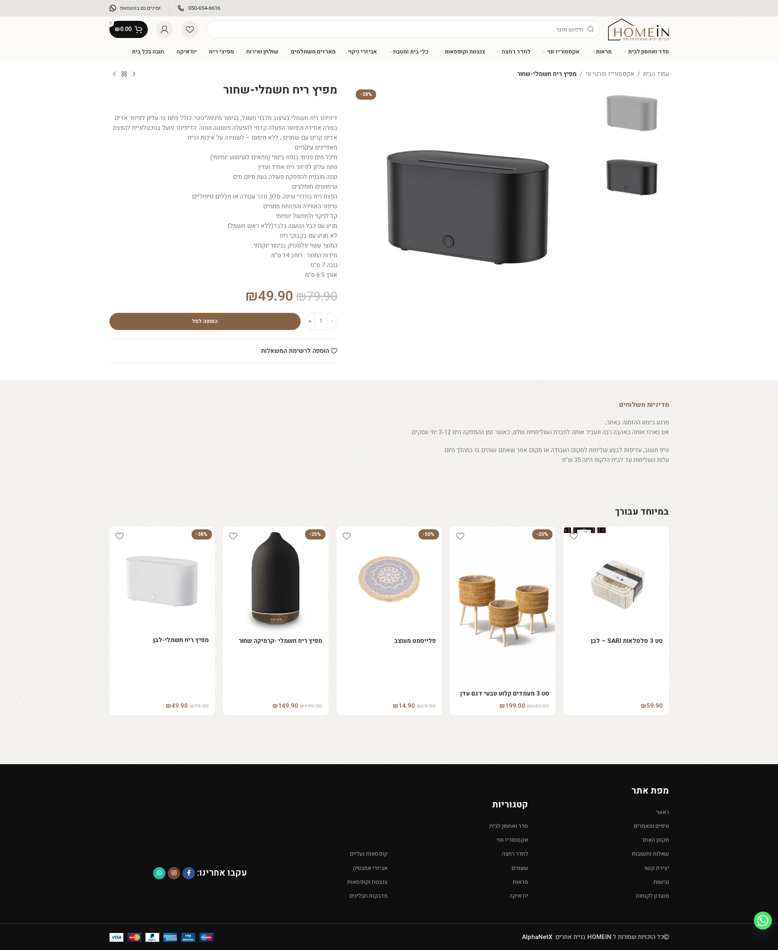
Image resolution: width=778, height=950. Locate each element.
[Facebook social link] (189, 873)
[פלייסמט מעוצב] (389, 579)
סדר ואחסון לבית (508, 826)
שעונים (520, 868)
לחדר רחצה (515, 854)
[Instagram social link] (174, 873)
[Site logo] (638, 29)
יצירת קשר (656, 868)
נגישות (661, 882)
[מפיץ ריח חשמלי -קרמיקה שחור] (275, 579)
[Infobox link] (199, 8)
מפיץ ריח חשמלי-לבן (181, 640)
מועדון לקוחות (652, 896)
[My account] (164, 29)
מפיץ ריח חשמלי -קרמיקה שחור (280, 640)
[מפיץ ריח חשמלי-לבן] (162, 578)
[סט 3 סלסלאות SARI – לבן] (616, 579)
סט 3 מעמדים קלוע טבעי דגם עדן (504, 693)
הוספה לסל (205, 321)
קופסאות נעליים (369, 854)
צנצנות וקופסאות (367, 882)
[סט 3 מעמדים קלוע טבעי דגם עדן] (502, 605)
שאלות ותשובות (650, 854)
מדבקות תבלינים (369, 896)
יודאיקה (518, 896)
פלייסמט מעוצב (415, 640)
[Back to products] (124, 74)
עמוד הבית (656, 73)
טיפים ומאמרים (651, 826)
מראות (520, 882)
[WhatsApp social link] (159, 873)
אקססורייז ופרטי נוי (610, 73)
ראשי (662, 812)
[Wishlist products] (190, 29)
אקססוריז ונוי (512, 840)
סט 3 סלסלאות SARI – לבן (627, 640)
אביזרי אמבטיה (370, 868)
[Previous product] (134, 74)
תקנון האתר (655, 840)
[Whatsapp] (763, 921)
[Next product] (114, 74)
